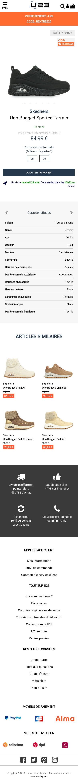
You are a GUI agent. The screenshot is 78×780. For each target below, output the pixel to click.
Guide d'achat (39, 674)
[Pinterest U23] (44, 761)
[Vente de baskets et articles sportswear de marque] (39, 5)
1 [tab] (24, 103)
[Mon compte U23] (67, 5)
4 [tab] (42, 103)
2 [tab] (30, 103)
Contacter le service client (39, 575)
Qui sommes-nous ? (39, 596)
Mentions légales (39, 776)
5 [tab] (48, 103)
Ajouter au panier (39, 172)
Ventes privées (39, 638)
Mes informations (39, 561)
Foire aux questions (39, 667)
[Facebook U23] (23, 761)
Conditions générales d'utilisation (39, 617)
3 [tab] (36, 103)
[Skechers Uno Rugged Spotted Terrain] (39, 66)
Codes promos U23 (39, 624)
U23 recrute (39, 631)
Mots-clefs (39, 681)
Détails (71, 185)
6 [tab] (54, 103)
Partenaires (39, 603)
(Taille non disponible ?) (39, 151)
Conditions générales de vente (39, 610)
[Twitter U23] (34, 761)
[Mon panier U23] (72, 5)
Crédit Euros (39, 660)
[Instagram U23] (55, 761)
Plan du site (39, 688)
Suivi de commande (39, 568)
